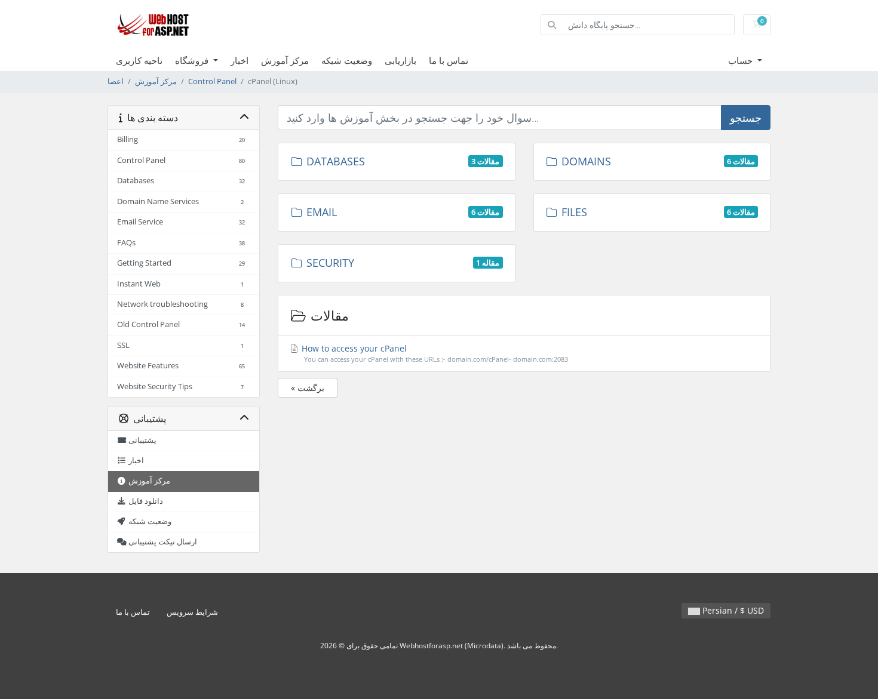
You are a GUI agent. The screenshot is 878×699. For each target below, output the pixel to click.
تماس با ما (448, 60)
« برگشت (307, 387)
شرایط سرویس (192, 612)
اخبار (239, 60)
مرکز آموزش (285, 60)
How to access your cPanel (433, 353)
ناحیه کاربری (139, 60)
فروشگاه (193, 60)
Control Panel (212, 81)
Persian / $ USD (732, 610)
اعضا (116, 81)
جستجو (746, 117)
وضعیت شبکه (346, 60)
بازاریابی (400, 60)
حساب (741, 60)
